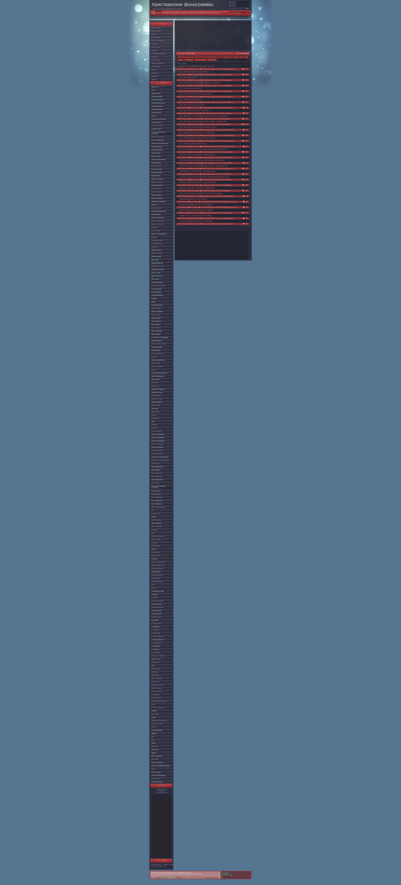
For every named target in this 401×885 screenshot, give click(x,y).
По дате (180, 59)
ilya (230, 163)
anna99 (230, 218)
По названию (189, 59)
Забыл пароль (232, 8)
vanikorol (230, 69)
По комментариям (201, 59)
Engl (246, 57)
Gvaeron (230, 129)
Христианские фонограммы (182, 4)
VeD (229, 74)
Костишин (231, 146)
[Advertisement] (161, 825)
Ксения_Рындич (231, 201)
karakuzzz (231, 141)
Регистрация (240, 8)
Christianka (230, 157)
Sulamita (230, 107)
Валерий (231, 135)
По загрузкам (212, 59)
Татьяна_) (231, 196)
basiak (230, 185)
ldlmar (230, 212)
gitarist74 (230, 113)
